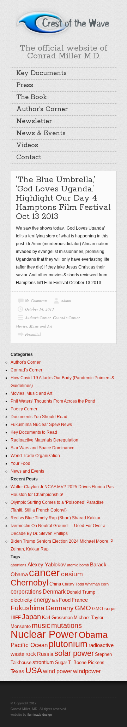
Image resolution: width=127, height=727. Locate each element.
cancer (44, 572)
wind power (57, 671)
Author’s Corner (42, 109)
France (80, 600)
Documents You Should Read (39, 416)
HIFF (16, 617)
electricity (21, 600)
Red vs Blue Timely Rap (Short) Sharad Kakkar (56, 517)
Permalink (33, 334)
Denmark (54, 592)
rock (30, 654)
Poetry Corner (24, 408)
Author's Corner (38, 317)
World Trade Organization (35, 455)
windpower (87, 671)
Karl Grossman (57, 617)
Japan (31, 617)
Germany (60, 608)
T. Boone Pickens (86, 662)
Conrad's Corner (66, 317)
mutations (66, 625)
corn (105, 584)
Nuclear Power (44, 634)
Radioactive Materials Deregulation (44, 440)
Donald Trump (81, 592)
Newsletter (34, 121)
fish (55, 600)
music (41, 625)
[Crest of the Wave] (63, 22)
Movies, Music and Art (34, 326)
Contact (28, 157)
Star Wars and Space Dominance (42, 447)
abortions (18, 565)
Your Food (20, 463)
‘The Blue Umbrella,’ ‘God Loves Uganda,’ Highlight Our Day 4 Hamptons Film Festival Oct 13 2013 (63, 198)
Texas (17, 671)
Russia (45, 654)
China (55, 584)
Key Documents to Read (34, 432)
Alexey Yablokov (47, 564)
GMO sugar (104, 608)
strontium (43, 662)
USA (33, 670)
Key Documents (41, 73)
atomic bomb (78, 565)
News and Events (27, 471)
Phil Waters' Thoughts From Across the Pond (53, 401)
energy (42, 600)
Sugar (61, 662)
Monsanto (21, 626)
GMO (83, 608)
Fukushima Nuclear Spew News (41, 424)
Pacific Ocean (29, 644)
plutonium (68, 644)
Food (65, 600)
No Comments (36, 300)
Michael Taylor (88, 617)
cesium (72, 574)
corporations (26, 592)
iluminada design (40, 714)
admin (66, 300)
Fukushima (27, 608)
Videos (27, 145)
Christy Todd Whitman (81, 584)
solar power (74, 653)
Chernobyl (29, 582)
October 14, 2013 (39, 309)
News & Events (41, 133)
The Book (31, 97)
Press (24, 85)
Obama (93, 635)
